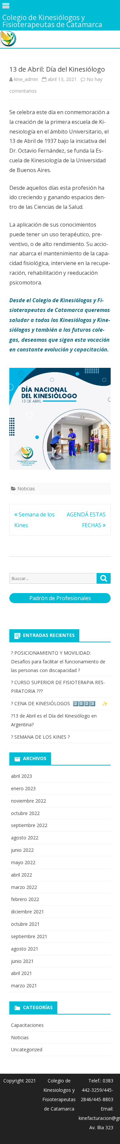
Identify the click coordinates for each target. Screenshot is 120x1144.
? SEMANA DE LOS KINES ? (40, 737)
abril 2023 (21, 776)
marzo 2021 (24, 985)
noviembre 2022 (28, 801)
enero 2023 (23, 788)
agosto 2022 (24, 837)
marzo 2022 (24, 887)
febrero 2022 (25, 899)
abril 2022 (21, 875)
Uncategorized (26, 1049)
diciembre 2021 (27, 911)
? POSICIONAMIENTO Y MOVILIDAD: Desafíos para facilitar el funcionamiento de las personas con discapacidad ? (58, 661)
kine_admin (26, 79)
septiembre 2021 (29, 936)
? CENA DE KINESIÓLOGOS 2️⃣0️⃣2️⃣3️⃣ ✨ (59, 703)
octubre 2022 (25, 813)
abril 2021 (21, 973)
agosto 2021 (24, 949)
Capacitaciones (27, 1025)
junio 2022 (22, 850)
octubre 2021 (25, 924)
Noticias (26, 488)
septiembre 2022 (29, 825)
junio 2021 (22, 961)
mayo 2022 (23, 862)
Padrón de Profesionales (60, 598)
